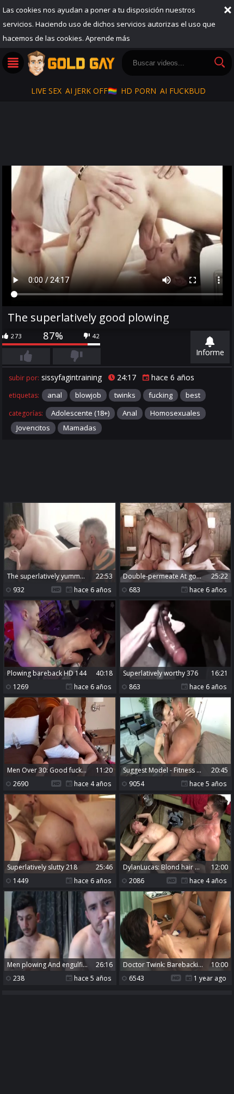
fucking (161, 395)
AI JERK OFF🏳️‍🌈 (91, 91)
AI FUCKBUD (183, 91)
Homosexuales (175, 413)
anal (54, 395)
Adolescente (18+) (80, 413)
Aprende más (107, 38)
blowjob (88, 395)
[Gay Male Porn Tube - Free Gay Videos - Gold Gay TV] (71, 63)
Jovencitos (33, 428)
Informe (210, 352)
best (193, 395)
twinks (125, 395)
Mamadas (79, 428)
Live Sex (46, 91)
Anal (129, 413)
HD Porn (138, 91)
